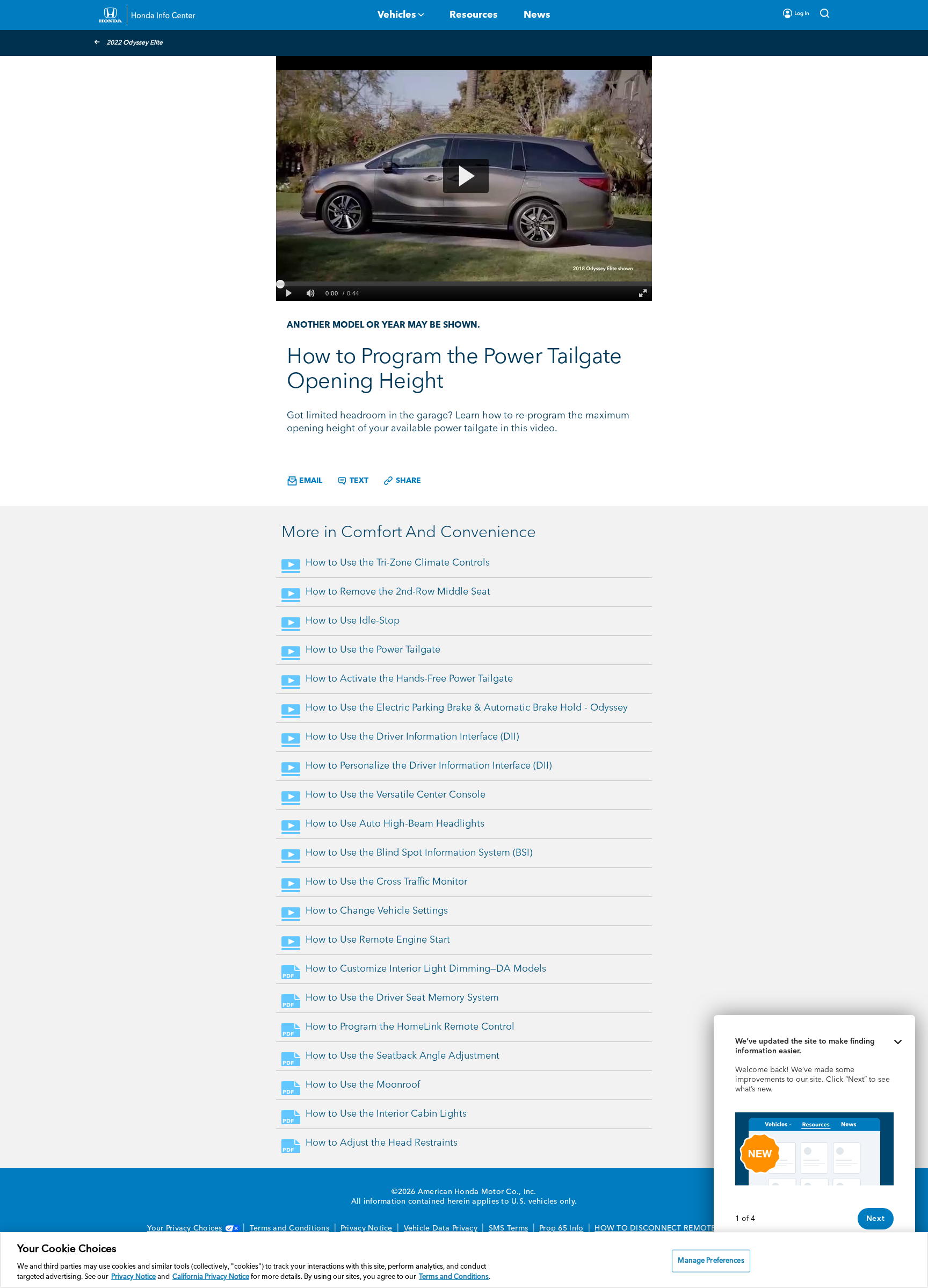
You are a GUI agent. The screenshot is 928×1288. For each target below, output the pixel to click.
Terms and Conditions (289, 1228)
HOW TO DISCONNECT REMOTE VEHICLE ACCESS (688, 1228)
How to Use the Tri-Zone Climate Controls (398, 563)
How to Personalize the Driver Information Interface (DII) (429, 766)
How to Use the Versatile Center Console (395, 795)
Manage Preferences (711, 1260)
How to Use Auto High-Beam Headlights (395, 824)
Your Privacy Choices (184, 1228)
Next (875, 1218)
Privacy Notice (366, 1228)
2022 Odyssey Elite (134, 43)
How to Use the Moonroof (363, 1085)
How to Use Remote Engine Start (378, 940)
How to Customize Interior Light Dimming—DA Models (426, 969)
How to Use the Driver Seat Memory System (402, 998)
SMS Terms (508, 1228)
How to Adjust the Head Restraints (382, 1143)
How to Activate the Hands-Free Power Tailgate (409, 679)
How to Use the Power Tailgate (373, 650)
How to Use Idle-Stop (353, 621)
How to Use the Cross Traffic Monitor (386, 882)
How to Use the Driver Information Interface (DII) (412, 737)
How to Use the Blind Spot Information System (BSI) (419, 853)
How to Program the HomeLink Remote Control (410, 1027)
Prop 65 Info (561, 1228)
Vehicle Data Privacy (440, 1228)
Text (357, 480)
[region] (464, 1260)
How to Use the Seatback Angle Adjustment (402, 1056)
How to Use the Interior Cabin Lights (386, 1114)
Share (407, 480)
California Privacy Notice (210, 1276)
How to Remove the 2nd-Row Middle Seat (398, 592)
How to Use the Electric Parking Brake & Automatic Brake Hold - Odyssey (467, 708)
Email (309, 480)
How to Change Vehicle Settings (377, 911)
